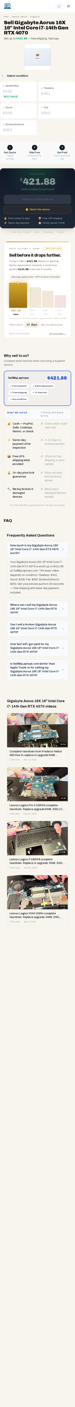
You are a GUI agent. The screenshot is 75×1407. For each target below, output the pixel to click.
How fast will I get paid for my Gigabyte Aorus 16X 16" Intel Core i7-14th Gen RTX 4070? (35, 648)
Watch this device (37, 209)
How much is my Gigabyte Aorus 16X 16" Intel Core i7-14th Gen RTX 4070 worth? (34, 549)
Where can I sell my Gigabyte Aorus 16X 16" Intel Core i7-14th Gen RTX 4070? (33, 608)
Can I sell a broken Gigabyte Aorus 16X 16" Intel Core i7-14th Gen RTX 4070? (33, 628)
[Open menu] (68, 6)
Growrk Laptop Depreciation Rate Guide (44, 318)
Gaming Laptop (19, 17)
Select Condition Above (37, 199)
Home (6, 17)
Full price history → (57, 334)
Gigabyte (35, 17)
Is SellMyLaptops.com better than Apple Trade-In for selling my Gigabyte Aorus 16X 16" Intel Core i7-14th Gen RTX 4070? (35, 669)
